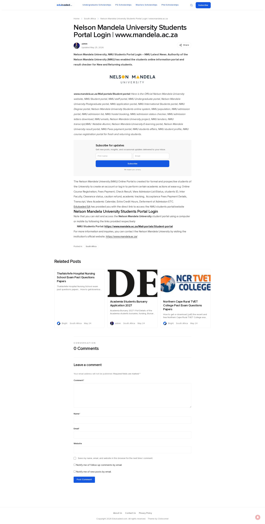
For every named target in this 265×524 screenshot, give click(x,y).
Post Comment (84, 479)
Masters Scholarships (146, 5)
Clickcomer (163, 519)
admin (84, 44)
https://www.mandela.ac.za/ (121, 236)
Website (78, 443)
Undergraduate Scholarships (97, 5)
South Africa (90, 19)
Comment (79, 380)
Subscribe (203, 5)
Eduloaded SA (82, 206)
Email (76, 429)
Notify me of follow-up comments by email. (99, 465)
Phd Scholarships (170, 5)
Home (76, 19)
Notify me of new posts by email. (93, 472)
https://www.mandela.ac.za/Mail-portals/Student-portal (138, 226)
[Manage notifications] (257, 517)
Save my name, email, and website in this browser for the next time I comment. (115, 458)
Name (77, 414)
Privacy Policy (145, 513)
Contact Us (130, 513)
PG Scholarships (123, 5)
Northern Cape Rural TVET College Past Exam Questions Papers (182, 305)
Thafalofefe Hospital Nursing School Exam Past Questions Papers (76, 277)
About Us (117, 513)
